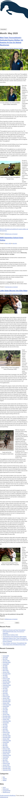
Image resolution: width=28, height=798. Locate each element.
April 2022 (5, 712)
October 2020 (6, 739)
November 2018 (6, 768)
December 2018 (6, 766)
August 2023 (6, 686)
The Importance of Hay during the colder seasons (14, 636)
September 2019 (7, 755)
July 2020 (5, 743)
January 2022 (6, 714)
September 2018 (7, 770)
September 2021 (7, 721)
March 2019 (5, 761)
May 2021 (5, 727)
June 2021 (5, 726)
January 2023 (6, 698)
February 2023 (6, 696)
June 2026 (5, 657)
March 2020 (5, 747)
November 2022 (6, 701)
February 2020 (6, 748)
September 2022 (7, 704)
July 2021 (5, 724)
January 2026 (6, 660)
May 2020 (5, 745)
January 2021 (6, 734)
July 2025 (5, 665)
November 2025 (6, 662)
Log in (4, 787)
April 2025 (5, 668)
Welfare (7, 234)
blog (4, 777)
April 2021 (5, 729)
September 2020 (7, 740)
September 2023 (7, 685)
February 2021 (6, 732)
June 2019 (5, 758)
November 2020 (6, 737)
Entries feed (5, 789)
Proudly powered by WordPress (8, 795)
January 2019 (6, 765)
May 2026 (5, 659)
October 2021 (6, 719)
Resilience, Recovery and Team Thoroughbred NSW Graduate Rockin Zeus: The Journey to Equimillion (14, 631)
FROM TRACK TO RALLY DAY (10, 634)
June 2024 (5, 677)
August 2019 (6, 757)
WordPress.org (6, 792)
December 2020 (6, 735)
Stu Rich (15, 243)
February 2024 (6, 678)
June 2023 (5, 690)
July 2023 (5, 688)
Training (7, 287)
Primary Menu (3, 29)
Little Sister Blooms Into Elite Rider (13, 291)
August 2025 (6, 664)
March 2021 (5, 730)
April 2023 (5, 693)
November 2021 (6, 717)
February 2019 (6, 763)
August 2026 (6, 655)
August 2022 (6, 706)
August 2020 (6, 742)
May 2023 (5, 691)
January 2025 (6, 672)
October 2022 (6, 703)
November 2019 (6, 752)
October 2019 (6, 753)
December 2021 (6, 716)
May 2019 (5, 760)
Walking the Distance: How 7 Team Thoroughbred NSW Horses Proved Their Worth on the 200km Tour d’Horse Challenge (15, 640)
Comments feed (6, 790)
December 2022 (6, 699)
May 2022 (5, 711)
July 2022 (5, 708)
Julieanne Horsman (18, 48)
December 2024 (6, 673)
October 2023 (6, 683)
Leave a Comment (13, 234)
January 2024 (6, 680)
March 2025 (5, 670)
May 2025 (5, 667)
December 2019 (6, 750)
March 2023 (5, 695)
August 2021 (6, 722)
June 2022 (5, 709)
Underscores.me (4, 797)
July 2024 (5, 675)
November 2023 (6, 681)
